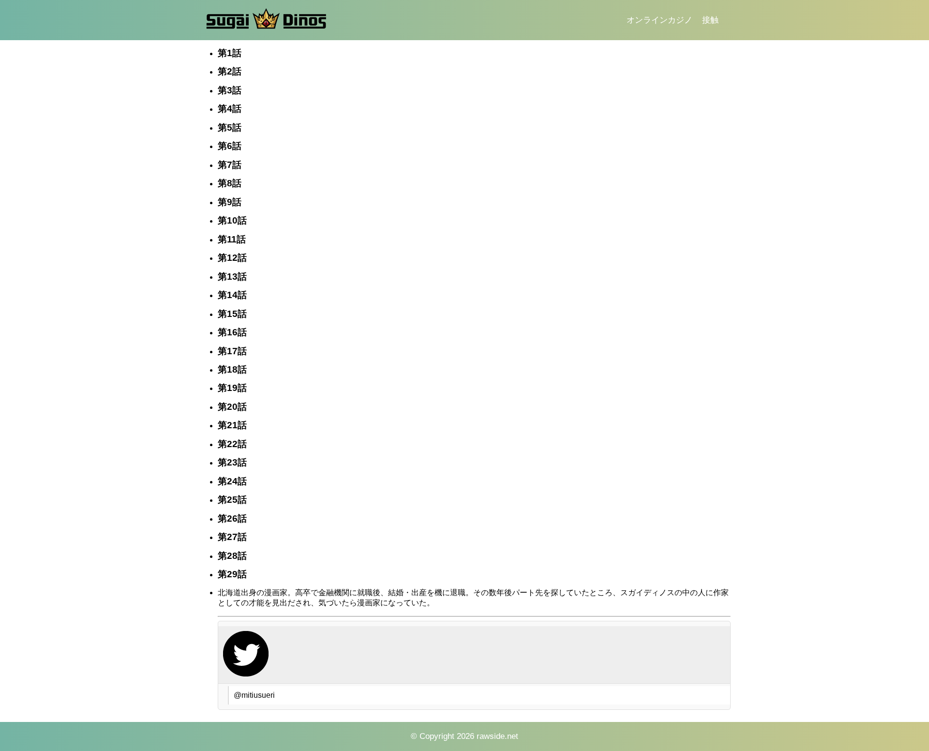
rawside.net (497, 736)
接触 (710, 20)
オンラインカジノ (659, 20)
